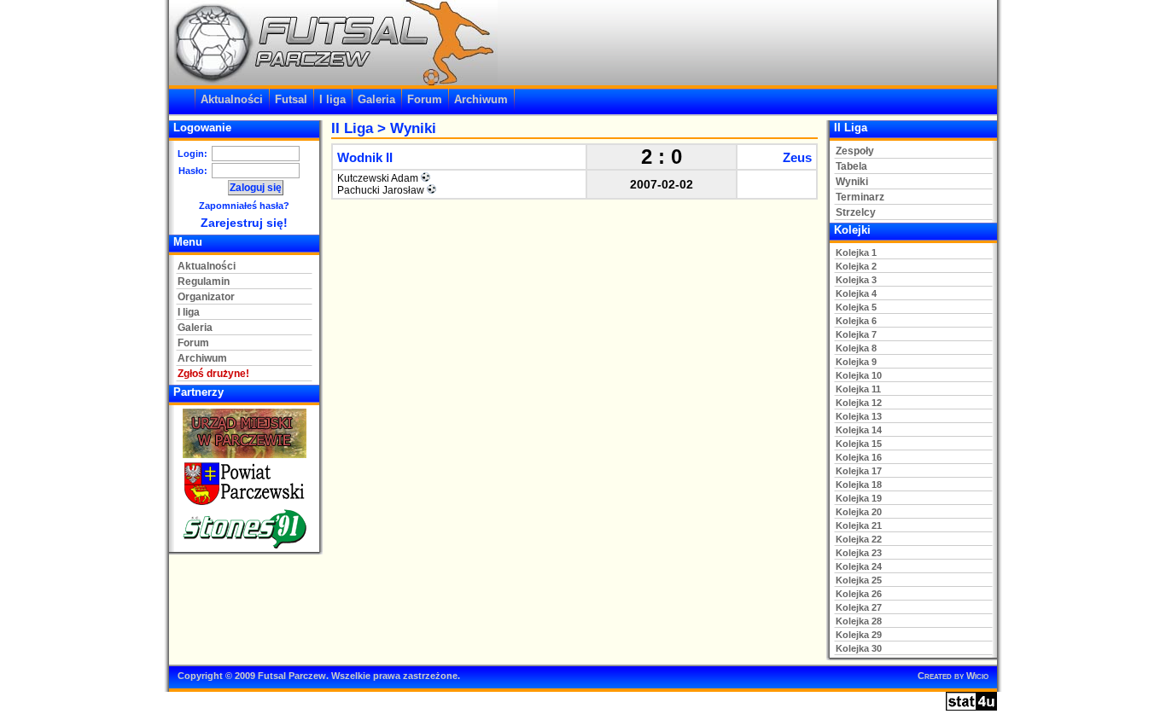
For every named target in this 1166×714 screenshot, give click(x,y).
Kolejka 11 (858, 389)
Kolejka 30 (859, 648)
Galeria (376, 99)
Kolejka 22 (859, 539)
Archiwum (481, 99)
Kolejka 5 (856, 307)
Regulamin (204, 281)
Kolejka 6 (856, 321)
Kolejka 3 (856, 280)
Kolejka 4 (856, 293)
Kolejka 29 (859, 635)
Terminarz (860, 197)
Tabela (851, 166)
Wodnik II (365, 157)
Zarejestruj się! (244, 222)
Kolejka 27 (859, 607)
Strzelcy (856, 212)
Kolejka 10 (859, 375)
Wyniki (852, 182)
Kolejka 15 (859, 443)
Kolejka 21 (859, 525)
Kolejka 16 (859, 457)
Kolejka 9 (856, 362)
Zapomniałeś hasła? (244, 205)
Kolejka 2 (856, 266)
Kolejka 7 (856, 334)
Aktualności (232, 99)
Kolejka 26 (859, 594)
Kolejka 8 (856, 348)
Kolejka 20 (859, 512)
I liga (332, 99)
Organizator (206, 297)
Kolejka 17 (859, 471)
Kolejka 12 (859, 403)
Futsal (291, 99)
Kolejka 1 (856, 252)
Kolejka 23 (859, 553)
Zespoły (855, 151)
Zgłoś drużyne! (213, 374)
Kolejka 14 (859, 430)
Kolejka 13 (859, 416)
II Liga (352, 128)
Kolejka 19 (859, 498)
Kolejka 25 (859, 580)
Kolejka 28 (859, 621)
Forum (424, 99)
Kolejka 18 (859, 484)
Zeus (797, 157)
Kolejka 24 (859, 566)
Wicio (977, 675)
